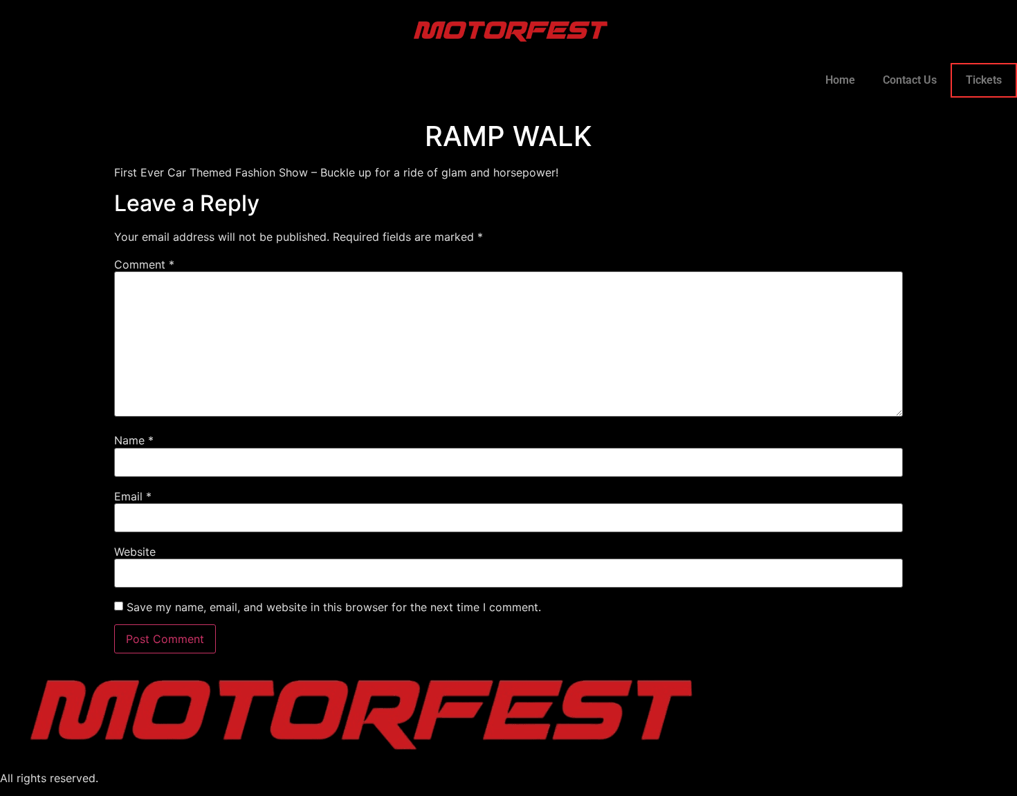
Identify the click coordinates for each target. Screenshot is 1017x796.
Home (840, 80)
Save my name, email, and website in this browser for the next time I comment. (334, 607)
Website (135, 551)
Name (134, 440)
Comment (144, 264)
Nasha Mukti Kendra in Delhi (175, 778)
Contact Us (910, 80)
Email (133, 496)
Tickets (984, 80)
